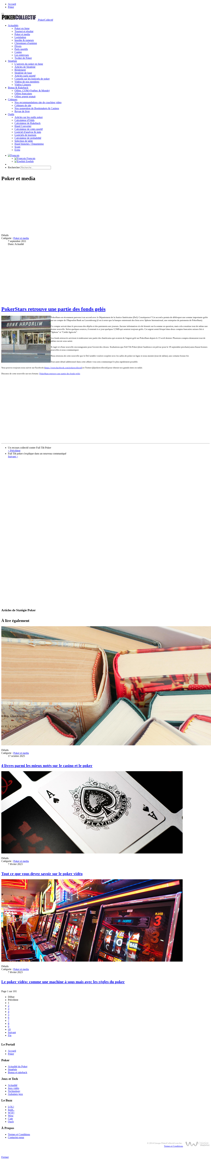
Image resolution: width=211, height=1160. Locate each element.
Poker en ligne (22, 28)
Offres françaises (23, 93)
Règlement (20, 69)
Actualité (12, 1085)
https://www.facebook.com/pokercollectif (63, 367)
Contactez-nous (16, 1137)
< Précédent (14, 450)
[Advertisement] (100, 208)
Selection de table (24, 141)
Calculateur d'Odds (24, 120)
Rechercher (14, 167)
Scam (17, 146)
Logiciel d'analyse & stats (28, 132)
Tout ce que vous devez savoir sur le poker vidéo (42, 874)
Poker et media (22, 34)
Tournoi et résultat (24, 31)
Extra (17, 149)
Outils (11, 114)
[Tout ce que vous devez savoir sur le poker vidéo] (92, 852)
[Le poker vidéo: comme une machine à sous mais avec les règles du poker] (92, 960)
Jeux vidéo (13, 1088)
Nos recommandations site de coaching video (38, 102)
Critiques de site (23, 105)
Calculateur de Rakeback (28, 123)
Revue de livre (22, 111)
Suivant (12, 1032)
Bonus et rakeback (17, 1072)
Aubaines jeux (15, 1094)
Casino (18, 52)
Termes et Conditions (19, 1134)
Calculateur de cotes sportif (29, 129)
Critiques (12, 99)
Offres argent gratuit (25, 96)
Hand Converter (23, 126)
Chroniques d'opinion (26, 43)
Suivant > (13, 456)
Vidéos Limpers (23, 84)
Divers (18, 46)
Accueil (12, 4)
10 (9, 1029)
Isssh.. (11, 1109)
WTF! (11, 1112)
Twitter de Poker (23, 58)
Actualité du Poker (17, 1066)
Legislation (20, 37)
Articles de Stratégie (25, 66)
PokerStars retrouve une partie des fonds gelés (53, 309)
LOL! (11, 1106)
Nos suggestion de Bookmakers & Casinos (37, 108)
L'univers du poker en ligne (29, 64)
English (29, 161)
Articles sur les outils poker (29, 117)
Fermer (5, 1157)
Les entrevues (22, 55)
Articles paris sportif (25, 75)
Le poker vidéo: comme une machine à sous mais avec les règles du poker (63, 982)
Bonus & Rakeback (18, 87)
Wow (11, 1115)
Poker (11, 7)
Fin (9, 1035)
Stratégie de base (23, 72)
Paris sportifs (21, 49)
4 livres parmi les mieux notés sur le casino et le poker (46, 765)
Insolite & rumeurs (24, 40)
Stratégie (12, 61)
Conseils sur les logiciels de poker (32, 78)
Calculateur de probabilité (28, 138)
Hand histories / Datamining (29, 143)
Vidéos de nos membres (27, 81)
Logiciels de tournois (25, 135)
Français (30, 158)
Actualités (13, 25)
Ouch (11, 1121)
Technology (14, 1091)
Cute (10, 1118)
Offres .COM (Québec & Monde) (32, 90)
